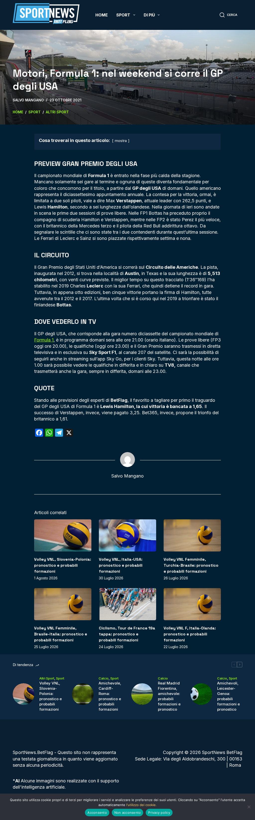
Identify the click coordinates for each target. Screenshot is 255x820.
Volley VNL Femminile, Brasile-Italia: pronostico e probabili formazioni (60, 634)
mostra (121, 140)
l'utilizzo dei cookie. (141, 805)
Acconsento (97, 813)
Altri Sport (46, 678)
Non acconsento (127, 813)
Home (101, 14)
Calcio (104, 678)
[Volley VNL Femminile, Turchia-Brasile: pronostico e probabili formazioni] (192, 535)
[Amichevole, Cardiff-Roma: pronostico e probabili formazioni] (83, 694)
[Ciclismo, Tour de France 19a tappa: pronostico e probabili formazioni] (127, 604)
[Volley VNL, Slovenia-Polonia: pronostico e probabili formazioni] (62, 535)
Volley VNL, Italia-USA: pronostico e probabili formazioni (120, 565)
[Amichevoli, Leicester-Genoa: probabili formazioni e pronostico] (201, 694)
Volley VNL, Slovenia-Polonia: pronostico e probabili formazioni (62, 565)
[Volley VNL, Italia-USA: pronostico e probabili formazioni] (127, 535)
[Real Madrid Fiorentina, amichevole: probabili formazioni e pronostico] (142, 694)
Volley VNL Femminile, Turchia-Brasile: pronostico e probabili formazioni (191, 565)
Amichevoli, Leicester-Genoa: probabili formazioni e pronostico (228, 696)
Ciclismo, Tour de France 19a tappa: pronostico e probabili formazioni (127, 634)
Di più (149, 14)
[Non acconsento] (248, 806)
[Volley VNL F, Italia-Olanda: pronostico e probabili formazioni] (192, 604)
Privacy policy (159, 813)
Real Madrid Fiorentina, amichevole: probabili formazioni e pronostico (169, 696)
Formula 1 (44, 339)
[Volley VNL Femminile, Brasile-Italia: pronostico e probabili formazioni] (62, 604)
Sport (123, 14)
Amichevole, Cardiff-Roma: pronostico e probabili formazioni (110, 696)
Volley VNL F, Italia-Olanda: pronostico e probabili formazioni (190, 634)
